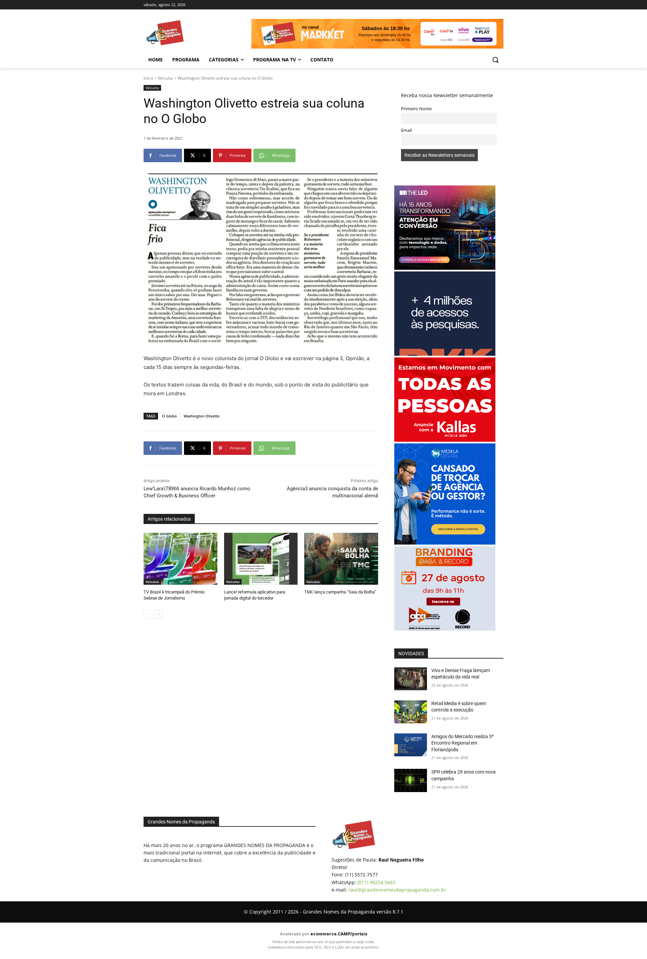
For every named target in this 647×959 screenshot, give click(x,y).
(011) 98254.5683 (376, 882)
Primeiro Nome (416, 109)
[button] (495, 60)
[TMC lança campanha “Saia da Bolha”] (341, 558)
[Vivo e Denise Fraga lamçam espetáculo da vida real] (410, 678)
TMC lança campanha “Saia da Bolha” (340, 591)
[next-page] (158, 614)
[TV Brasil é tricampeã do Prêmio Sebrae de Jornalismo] (180, 558)
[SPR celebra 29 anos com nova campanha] (410, 780)
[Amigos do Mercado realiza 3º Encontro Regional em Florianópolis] (410, 744)
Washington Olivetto (202, 415)
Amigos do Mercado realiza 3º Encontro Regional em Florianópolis (462, 743)
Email (406, 130)
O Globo (169, 415)
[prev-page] (148, 614)
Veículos (165, 78)
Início (148, 78)
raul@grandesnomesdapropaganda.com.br (397, 890)
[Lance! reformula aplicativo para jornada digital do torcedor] (261, 558)
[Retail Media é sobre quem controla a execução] (410, 711)
